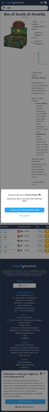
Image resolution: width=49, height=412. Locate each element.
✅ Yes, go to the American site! (24, 210)
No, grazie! (24, 216)
